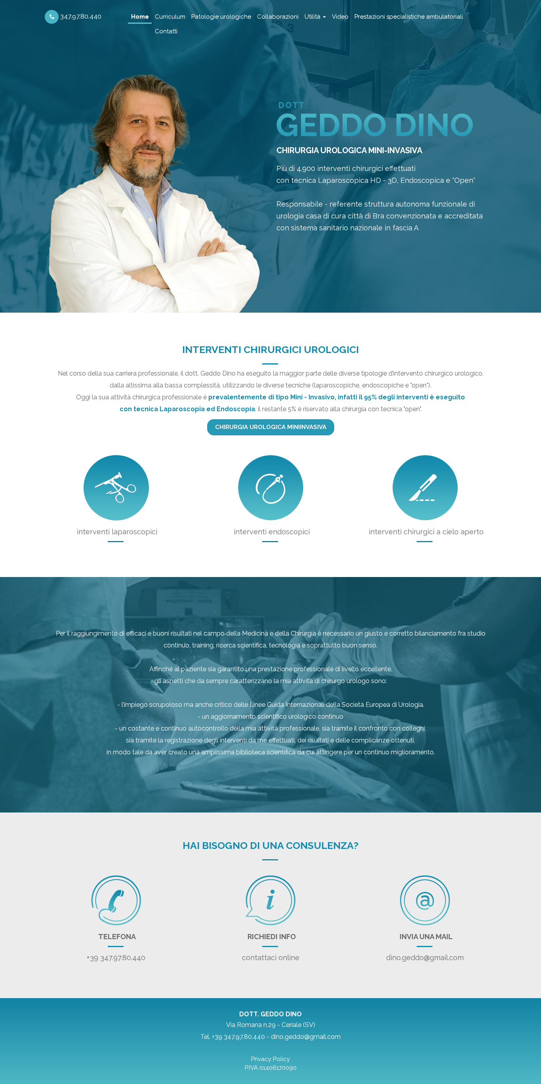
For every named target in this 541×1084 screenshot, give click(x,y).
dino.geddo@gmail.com (425, 957)
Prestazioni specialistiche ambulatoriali (408, 16)
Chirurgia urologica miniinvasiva (270, 427)
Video (340, 16)
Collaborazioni (278, 16)
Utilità (313, 16)
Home (140, 16)
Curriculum (170, 16)
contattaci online (270, 957)
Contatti (166, 31)
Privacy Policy (270, 1059)
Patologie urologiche (221, 16)
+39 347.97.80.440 (116, 957)
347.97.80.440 (80, 16)
